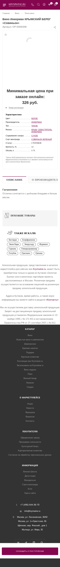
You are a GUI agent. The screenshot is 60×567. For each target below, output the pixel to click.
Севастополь (45, 130)
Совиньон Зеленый (41, 139)
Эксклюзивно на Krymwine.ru (30, 365)
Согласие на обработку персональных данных (30, 455)
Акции (30, 404)
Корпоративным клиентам (30, 450)
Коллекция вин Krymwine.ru (30, 361)
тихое (34, 126)
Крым (34, 130)
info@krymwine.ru (32, 511)
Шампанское (30, 344)
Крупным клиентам (30, 357)
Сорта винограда (30, 484)
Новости (30, 408)
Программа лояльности (30, 442)
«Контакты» (52, 299)
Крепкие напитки (30, 348)
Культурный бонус (30, 446)
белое (34, 118)
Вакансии (30, 417)
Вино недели (30, 370)
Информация (30, 465)
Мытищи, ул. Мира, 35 (32, 529)
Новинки (30, 383)
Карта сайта (30, 493)
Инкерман (36, 122)
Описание (14, 179)
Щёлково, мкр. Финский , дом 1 (32, 525)
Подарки (30, 352)
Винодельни (30, 480)
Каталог (30, 329)
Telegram (26, 542)
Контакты (30, 421)
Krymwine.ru (39, 269)
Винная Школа (30, 471)
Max (41, 542)
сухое (34, 136)
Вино (30, 335)
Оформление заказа (30, 438)
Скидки (30, 387)
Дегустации (30, 476)
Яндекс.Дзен (34, 542)
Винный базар (30, 378)
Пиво (30, 374)
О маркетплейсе (30, 397)
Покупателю (30, 431)
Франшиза (30, 412)
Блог (30, 489)
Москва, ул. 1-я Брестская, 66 (32, 521)
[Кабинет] (44, 5)
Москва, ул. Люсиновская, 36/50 (32, 517)
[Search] (38, 5)
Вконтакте (18, 542)
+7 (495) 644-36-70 (29, 505)
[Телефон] (32, 5)
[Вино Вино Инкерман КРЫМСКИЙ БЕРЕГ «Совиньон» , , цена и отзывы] (30, 41)
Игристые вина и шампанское (30, 339)
